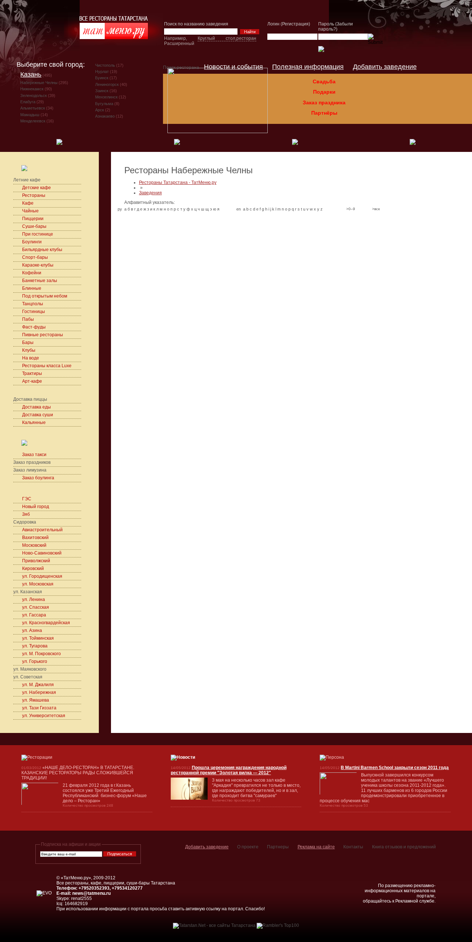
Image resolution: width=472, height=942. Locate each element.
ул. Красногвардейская (46, 622)
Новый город (35, 506)
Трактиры (32, 373)
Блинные (31, 288)
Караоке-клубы (38, 265)
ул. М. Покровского (41, 653)
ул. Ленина (33, 599)
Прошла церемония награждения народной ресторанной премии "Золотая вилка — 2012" (229, 770)
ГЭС (26, 498)
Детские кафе (37, 187)
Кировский (33, 568)
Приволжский (36, 560)
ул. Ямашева (35, 700)
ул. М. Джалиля (38, 684)
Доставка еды (36, 407)
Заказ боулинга (38, 477)
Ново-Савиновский (42, 553)
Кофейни (31, 272)
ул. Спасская (35, 607)
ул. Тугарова (35, 646)
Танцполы (32, 303)
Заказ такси (34, 454)
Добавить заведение (385, 66)
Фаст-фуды (34, 327)
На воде (30, 358)
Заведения (150, 192)
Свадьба (324, 81)
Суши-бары (35, 226)
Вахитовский (35, 537)
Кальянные (34, 422)
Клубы (28, 350)
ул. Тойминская (38, 638)
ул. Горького (34, 661)
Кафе (28, 203)
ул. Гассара (34, 615)
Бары (28, 342)
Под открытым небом (44, 296)
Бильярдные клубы (42, 249)
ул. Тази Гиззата (39, 707)
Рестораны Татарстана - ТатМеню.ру (177, 182)
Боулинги (32, 241)
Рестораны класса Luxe (47, 365)
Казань (30, 74)
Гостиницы (33, 311)
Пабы (28, 319)
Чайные (30, 210)
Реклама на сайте (316, 846)
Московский (34, 545)
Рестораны (33, 195)
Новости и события (233, 66)
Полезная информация (308, 66)
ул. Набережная (39, 692)
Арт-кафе (32, 381)
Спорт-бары (35, 257)
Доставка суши (37, 414)
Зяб (26, 514)
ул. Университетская (43, 715)
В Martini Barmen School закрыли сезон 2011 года (395, 767)
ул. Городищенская (42, 576)
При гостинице (37, 234)
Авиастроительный (42, 529)
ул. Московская (37, 584)
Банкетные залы (39, 280)
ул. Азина (32, 630)
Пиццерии (33, 218)
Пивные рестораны (42, 334)
